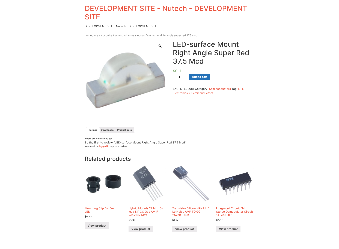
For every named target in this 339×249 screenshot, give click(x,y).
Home (88, 35)
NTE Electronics (103, 35)
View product (97, 225)
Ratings (93, 129)
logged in (104, 146)
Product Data (124, 129)
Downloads (107, 129)
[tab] (93, 130)
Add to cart (199, 77)
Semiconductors (124, 35)
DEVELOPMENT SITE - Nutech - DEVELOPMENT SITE (166, 12)
